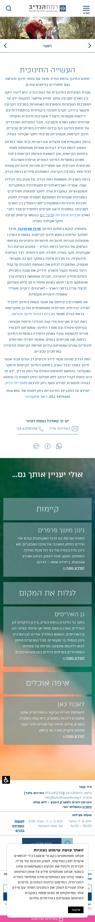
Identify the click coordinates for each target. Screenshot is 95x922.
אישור (75, 910)
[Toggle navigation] (86, 8)
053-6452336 (54, 793)
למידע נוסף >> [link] (73, 736)
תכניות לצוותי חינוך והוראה (33, 314)
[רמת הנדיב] (47, 8)
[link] (59, 446)
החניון (87, 807)
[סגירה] (8, 8)
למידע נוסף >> (73, 568)
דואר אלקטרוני (36, 397)
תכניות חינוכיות (67, 215)
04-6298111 (74, 793)
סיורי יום (46, 215)
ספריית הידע (16, 383)
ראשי (47, 46)
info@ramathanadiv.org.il (63, 798)
